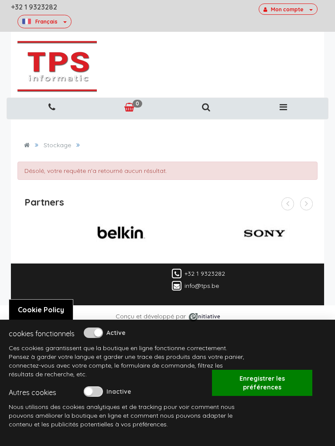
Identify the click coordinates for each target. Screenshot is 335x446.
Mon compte (287, 9)
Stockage (57, 145)
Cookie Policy (41, 309)
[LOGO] (57, 66)
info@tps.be (202, 285)
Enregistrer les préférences (262, 383)
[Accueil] (27, 145)
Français (46, 21)
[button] (206, 107)
